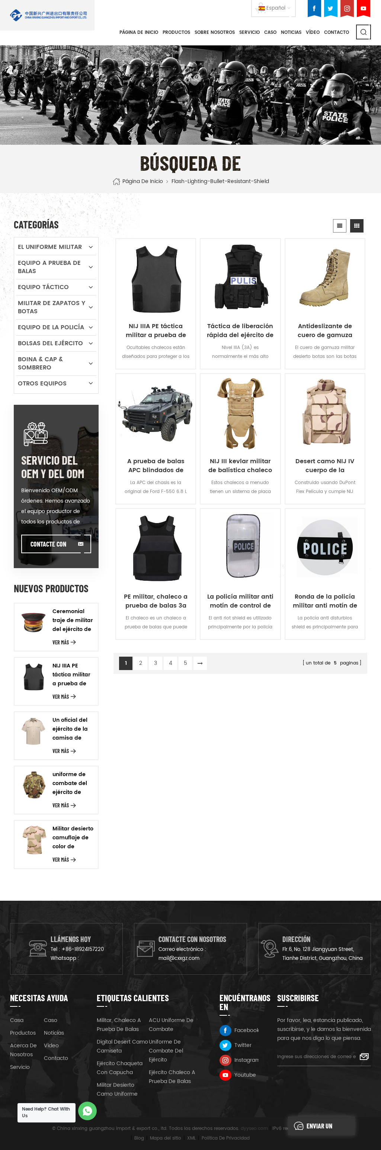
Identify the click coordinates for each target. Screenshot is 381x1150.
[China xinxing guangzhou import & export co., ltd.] (48, 15)
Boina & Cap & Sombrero (40, 363)
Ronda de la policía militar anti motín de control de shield (325, 601)
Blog (139, 1138)
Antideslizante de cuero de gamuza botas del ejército (325, 331)
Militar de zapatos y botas (51, 307)
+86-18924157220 (83, 950)
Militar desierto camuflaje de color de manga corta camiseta (72, 837)
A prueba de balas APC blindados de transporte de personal (156, 466)
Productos (176, 32)
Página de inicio (138, 32)
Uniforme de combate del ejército (166, 1051)
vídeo (313, 32)
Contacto (336, 32)
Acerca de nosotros (23, 1050)
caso (270, 32)
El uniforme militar (50, 247)
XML (191, 1138)
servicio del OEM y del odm (52, 466)
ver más (60, 642)
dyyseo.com (254, 1128)
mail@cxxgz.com (179, 958)
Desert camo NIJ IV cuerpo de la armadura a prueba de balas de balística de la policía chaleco (325, 466)
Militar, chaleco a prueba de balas (119, 1025)
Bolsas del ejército (50, 343)
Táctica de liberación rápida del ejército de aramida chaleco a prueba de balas (240, 331)
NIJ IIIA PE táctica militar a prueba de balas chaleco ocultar (156, 331)
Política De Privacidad (226, 1138)
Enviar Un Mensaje (319, 1128)
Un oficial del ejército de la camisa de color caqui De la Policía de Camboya (71, 729)
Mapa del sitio (165, 1138)
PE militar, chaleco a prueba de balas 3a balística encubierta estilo (156, 601)
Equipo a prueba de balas (49, 267)
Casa (16, 1020)
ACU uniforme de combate (171, 1025)
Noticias (291, 32)
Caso (50, 1020)
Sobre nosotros (215, 32)
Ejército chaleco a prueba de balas (172, 1077)
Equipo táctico (43, 287)
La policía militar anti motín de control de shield (240, 601)
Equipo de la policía (51, 327)
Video (51, 1045)
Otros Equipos (42, 383)
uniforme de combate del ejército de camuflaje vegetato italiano (69, 783)
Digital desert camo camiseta (122, 1046)
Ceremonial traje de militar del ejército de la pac (72, 620)
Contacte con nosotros (48, 546)
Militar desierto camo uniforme (117, 1089)
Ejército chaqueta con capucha (120, 1068)
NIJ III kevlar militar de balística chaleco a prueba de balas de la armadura (240, 466)
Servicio (249, 32)
